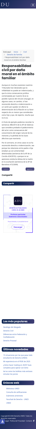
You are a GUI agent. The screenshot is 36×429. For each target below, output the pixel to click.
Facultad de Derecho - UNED (17, 399)
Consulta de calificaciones (16, 392)
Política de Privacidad (17, 421)
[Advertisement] (18, 28)
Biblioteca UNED (12, 388)
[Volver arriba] (32, 425)
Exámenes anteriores (14, 396)
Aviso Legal (5, 421)
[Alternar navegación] (33, 5)
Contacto (29, 421)
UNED (8, 403)
